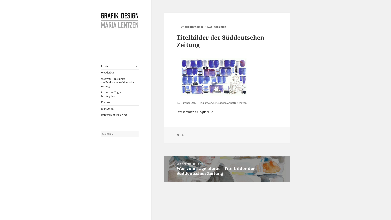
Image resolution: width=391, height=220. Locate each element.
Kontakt (105, 102)
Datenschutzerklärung (114, 115)
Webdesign (107, 72)
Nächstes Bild (216, 27)
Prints (104, 66)
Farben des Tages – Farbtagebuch (112, 94)
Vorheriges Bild (192, 27)
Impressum (107, 108)
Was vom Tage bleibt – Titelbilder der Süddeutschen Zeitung (118, 82)
